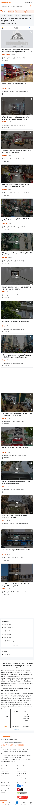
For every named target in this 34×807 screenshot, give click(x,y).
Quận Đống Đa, (16, 363)
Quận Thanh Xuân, (19, 91)
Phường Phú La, (8, 557)
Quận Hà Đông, (17, 58)
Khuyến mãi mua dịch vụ (22, 771)
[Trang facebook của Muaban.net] (18, 786)
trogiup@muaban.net (9, 761)
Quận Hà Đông (7, 637)
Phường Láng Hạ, (8, 363)
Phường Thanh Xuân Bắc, (10, 192)
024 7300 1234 (20, 745)
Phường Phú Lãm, (8, 489)
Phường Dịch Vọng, (8, 125)
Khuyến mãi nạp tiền (21, 773)
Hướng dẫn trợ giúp (21, 778)
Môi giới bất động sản (6, 788)
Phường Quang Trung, (9, 455)
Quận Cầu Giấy (8, 631)
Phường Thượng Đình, (9, 91)
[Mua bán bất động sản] (6, 2)
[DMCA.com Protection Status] (22, 794)
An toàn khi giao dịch (5, 773)
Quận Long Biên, (17, 329)
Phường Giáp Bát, (8, 227)
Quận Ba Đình (7, 624)
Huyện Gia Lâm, (17, 158)
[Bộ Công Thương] (22, 799)
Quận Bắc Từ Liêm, (18, 295)
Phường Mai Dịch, (8, 421)
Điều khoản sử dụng (5, 775)
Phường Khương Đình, (9, 523)
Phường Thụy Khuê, (8, 261)
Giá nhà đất (3, 790)
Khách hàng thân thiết (22, 775)
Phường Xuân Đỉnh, (8, 295)
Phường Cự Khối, (8, 329)
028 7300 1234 (8, 745)
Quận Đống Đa (7, 634)
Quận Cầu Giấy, (17, 125)
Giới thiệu (3, 768)
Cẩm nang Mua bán (5, 785)
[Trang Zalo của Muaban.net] (21, 786)
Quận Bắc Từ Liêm (8, 627)
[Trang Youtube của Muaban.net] (18, 789)
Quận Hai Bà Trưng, (18, 592)
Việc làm (3, 792)
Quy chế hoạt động (5, 771)
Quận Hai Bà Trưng (9, 641)
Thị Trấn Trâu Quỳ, (8, 158)
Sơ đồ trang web (4, 778)
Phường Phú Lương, (9, 58)
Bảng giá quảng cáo (21, 768)
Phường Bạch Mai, (8, 592)
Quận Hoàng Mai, (17, 227)
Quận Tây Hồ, (17, 261)
